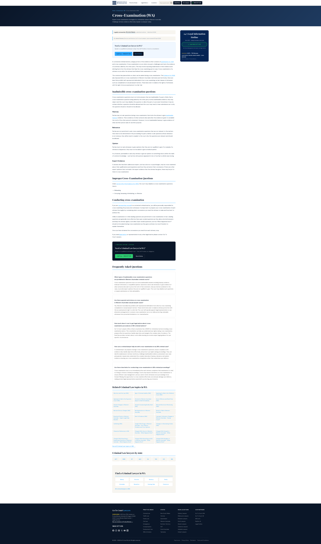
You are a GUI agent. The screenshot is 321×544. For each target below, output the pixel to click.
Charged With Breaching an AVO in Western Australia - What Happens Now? (144, 440)
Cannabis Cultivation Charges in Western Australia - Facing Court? (165, 418)
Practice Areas (133, 3)
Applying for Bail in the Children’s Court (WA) (165, 394)
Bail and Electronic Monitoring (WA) (164, 405)
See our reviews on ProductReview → (189, 58)
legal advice (122, 234)
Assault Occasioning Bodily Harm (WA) (144, 405)
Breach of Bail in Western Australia (163, 411)
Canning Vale (151, 484)
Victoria (162, 516)
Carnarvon (166, 484)
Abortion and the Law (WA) (121, 393)
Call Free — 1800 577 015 (123, 54)
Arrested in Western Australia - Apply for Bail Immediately (143, 399)
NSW (124, 459)
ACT (116, 459)
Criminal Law (119, 10)
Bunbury (151, 479)
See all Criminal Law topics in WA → (123, 446)
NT (132, 459)
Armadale (122, 484)
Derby (166, 479)
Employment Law (148, 529)
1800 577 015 (197, 3)
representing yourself (124, 205)
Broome (137, 479)
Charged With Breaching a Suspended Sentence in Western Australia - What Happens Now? (123, 440)
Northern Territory (165, 524)
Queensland (163, 518)
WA (124, 10)
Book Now (177, 3)
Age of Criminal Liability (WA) (143, 393)
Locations (154, 3)
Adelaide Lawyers (182, 529)
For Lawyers (186, 3)
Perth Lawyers (182, 521)
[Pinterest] (119, 531)
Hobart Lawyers (182, 532)
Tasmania (163, 532)
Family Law (146, 518)
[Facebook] (113, 531)
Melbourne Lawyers (183, 516)
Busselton (136, 484)
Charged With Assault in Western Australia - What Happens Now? (163, 432)
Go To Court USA (200, 513)
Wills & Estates (147, 532)
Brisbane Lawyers (182, 518)
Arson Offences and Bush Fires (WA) (164, 399)
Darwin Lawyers (182, 524)
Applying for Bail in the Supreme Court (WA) (122, 399)
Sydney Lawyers (182, 513)
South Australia (164, 529)
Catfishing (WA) (118, 424)
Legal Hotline (198, 524)
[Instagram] (116, 531)
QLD (140, 459)
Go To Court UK (199, 516)
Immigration (146, 524)
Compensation (147, 526)
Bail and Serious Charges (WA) (122, 410)
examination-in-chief (167, 62)
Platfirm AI (198, 521)
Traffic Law (146, 516)
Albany (122, 479)
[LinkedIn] (127, 531)
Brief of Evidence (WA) (141, 416)
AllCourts (197, 518)
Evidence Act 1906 (169, 75)
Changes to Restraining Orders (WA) (164, 424)
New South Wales (165, 513)
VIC (164, 459)
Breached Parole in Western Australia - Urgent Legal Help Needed (121, 418)
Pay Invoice (177, 540)
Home (113, 10)
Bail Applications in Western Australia (142, 411)
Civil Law (145, 521)
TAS (156, 459)
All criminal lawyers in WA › (122, 489)
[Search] (171, 3)
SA (148, 459)
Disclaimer (193, 540)
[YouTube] (125, 531)
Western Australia (165, 521)
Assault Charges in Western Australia (121, 405)
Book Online (138, 54)
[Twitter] (122, 531)
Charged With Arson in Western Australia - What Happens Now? (144, 432)
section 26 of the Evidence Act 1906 (127, 184)
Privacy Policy (185, 540)
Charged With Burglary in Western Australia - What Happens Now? (163, 440)
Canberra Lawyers (183, 526)
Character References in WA (121, 431)
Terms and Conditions (203, 540)
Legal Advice (144, 3)
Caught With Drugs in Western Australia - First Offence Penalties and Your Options (143, 425)
